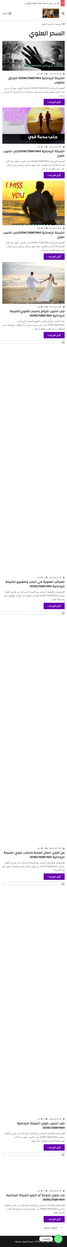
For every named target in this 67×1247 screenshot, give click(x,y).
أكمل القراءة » (54, 102)
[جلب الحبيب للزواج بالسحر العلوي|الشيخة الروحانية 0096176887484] (33, 283)
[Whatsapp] (58, 1239)
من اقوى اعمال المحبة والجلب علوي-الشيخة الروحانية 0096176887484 (34, 855)
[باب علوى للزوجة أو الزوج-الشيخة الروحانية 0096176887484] (33, 1170)
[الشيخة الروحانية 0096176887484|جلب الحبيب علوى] (33, 125)
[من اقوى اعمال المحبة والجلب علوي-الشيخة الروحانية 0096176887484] (33, 728)
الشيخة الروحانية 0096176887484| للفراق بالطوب (36, 80)
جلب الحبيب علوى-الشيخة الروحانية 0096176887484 (41, 1125)
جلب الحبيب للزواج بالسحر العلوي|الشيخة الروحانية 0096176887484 (37, 313)
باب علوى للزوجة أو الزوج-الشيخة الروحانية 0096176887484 (35, 1197)
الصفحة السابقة (50, 1227)
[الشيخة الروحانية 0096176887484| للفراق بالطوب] (33, 55)
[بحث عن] (63, 14)
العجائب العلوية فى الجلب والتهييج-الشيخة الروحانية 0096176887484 (35, 584)
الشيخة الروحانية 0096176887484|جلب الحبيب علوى (34, 153)
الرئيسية (59, 24)
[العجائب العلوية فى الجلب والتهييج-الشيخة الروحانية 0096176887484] (33, 457)
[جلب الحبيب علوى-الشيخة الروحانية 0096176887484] (33, 999)
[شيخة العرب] (51, 13)
